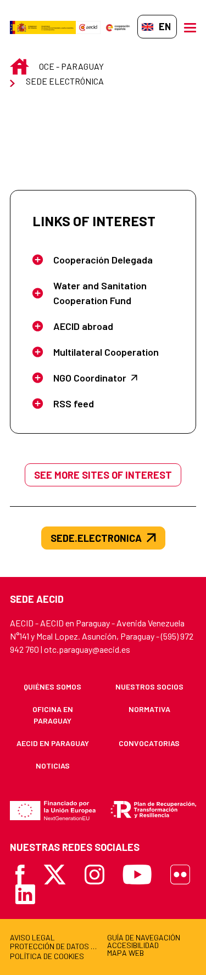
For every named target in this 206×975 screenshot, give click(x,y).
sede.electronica (96, 538)
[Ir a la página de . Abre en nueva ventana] (88, 27)
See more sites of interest (103, 475)
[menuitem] (53, 686)
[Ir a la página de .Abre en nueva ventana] (43, 27)
